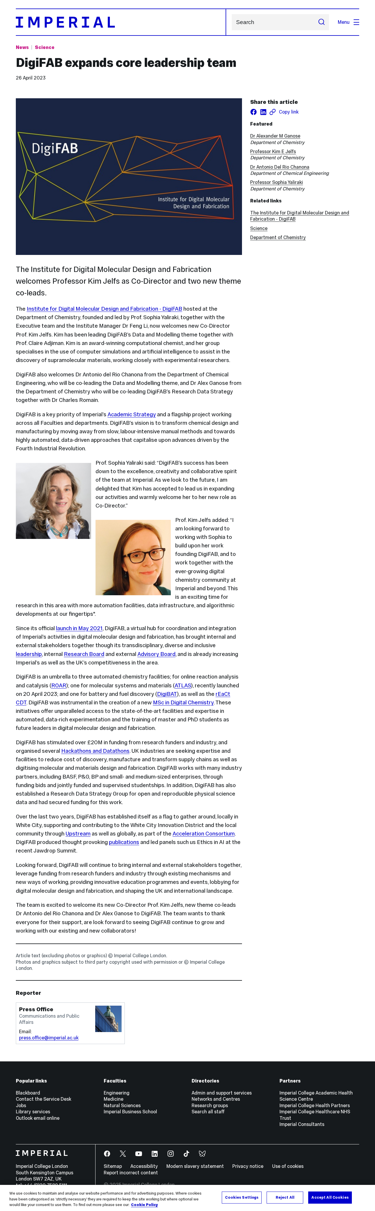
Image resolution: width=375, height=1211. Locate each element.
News (22, 47)
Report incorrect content (131, 1173)
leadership (29, 654)
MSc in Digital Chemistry (183, 702)
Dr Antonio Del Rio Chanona (279, 167)
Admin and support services (222, 1093)
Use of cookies (288, 1166)
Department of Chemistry (278, 237)
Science (44, 47)
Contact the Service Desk (43, 1099)
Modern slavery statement (195, 1166)
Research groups (210, 1105)
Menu (344, 22)
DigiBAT (167, 694)
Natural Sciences (122, 1105)
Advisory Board (156, 654)
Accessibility (144, 1166)
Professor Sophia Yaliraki (276, 182)
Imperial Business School (130, 1111)
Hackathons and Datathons (95, 750)
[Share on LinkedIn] (263, 112)
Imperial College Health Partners (314, 1105)
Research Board (84, 654)
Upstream (78, 833)
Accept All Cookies (329, 1197)
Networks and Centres (216, 1099)
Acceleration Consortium (204, 833)
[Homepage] (121, 22)
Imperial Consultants (301, 1124)
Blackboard (28, 1093)
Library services (33, 1111)
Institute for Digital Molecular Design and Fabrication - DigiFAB (104, 308)
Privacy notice (247, 1166)
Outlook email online (37, 1118)
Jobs (21, 1105)
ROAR (58, 685)
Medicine (113, 1099)
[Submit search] (321, 22)
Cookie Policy (144, 1204)
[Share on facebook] (253, 112)
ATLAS (183, 685)
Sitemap (113, 1166)
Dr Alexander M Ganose (275, 136)
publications (124, 842)
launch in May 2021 (79, 628)
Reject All (285, 1197)
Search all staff (208, 1111)
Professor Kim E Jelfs (273, 151)
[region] (187, 1198)
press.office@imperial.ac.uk (49, 1038)
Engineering (116, 1093)
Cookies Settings (241, 1197)
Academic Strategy (132, 414)
